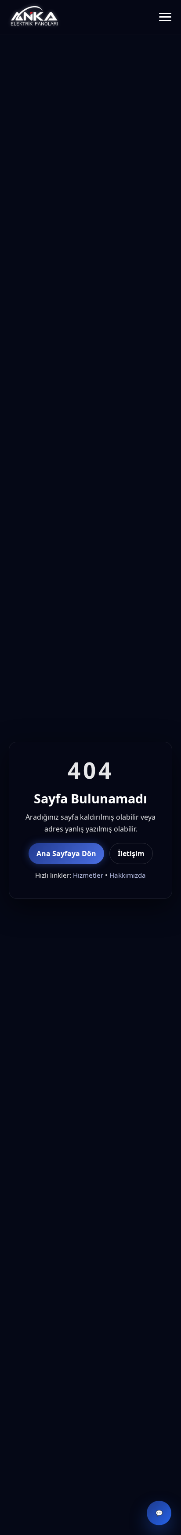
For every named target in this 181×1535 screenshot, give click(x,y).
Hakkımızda (127, 875)
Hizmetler (88, 875)
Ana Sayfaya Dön (66, 853)
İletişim (131, 853)
